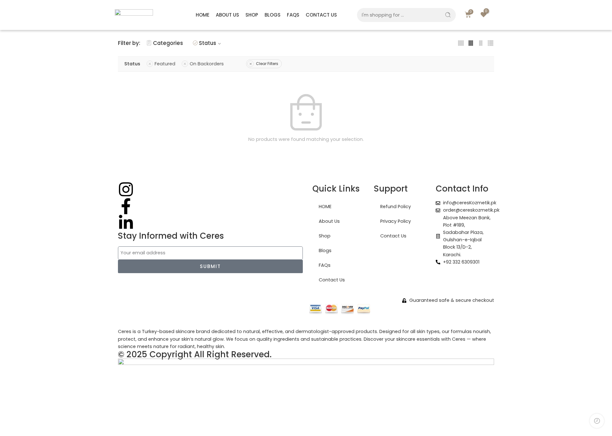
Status (207, 43)
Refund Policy (395, 206)
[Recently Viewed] (597, 421)
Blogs (272, 14)
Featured (165, 64)
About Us (227, 14)
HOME (202, 14)
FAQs (293, 14)
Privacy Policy (395, 221)
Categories (168, 43)
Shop (251, 14)
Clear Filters (267, 63)
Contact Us (321, 14)
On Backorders (207, 64)
